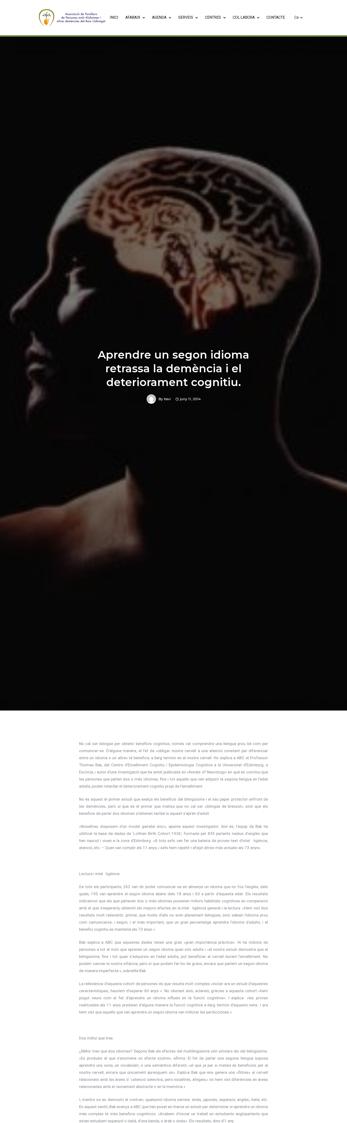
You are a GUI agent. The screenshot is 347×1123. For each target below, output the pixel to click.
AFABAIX (132, 17)
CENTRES (213, 17)
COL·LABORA (244, 17)
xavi (167, 399)
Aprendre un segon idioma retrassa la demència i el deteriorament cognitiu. (173, 368)
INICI (114, 17)
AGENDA (159, 17)
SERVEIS (185, 17)
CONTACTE (276, 17)
